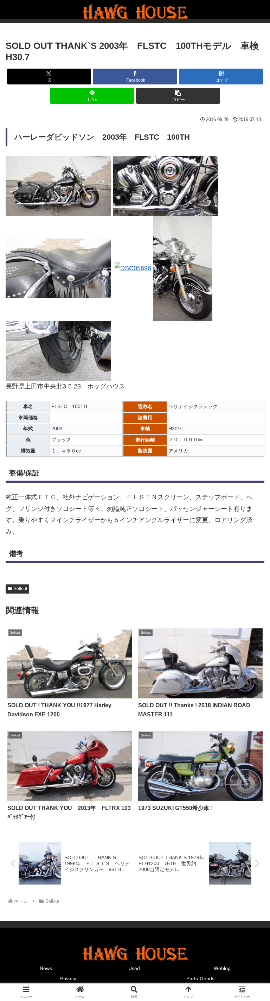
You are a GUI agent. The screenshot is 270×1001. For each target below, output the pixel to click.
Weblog (222, 968)
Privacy (68, 978)
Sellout (20, 588)
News (46, 968)
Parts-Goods (200, 978)
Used (134, 968)
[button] (178, 96)
